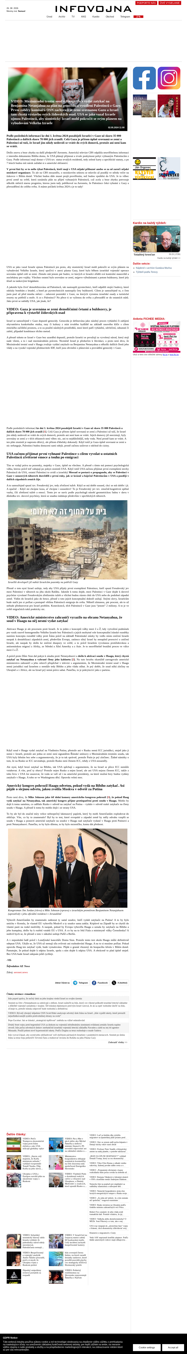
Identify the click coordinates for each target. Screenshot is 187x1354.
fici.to (165, 354)
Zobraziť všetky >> (117, 1042)
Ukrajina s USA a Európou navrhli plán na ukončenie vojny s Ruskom (34, 1177)
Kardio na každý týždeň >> (168, 258)
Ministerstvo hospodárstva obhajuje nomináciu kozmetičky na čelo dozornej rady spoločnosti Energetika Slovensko (75, 1162)
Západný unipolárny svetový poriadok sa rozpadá (32, 1272)
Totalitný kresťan (144, 254)
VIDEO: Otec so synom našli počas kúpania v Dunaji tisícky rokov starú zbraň (108, 1143)
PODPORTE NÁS (146, 3)
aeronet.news (21, 972)
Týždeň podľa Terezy (147, 272)
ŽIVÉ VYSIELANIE (170, 3)
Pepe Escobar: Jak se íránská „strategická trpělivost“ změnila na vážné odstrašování (46, 1020)
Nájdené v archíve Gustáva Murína (154, 268)
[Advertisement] (92, 40)
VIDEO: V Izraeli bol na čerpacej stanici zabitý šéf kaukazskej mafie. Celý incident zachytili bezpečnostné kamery (76, 1240)
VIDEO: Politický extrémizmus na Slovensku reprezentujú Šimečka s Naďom (75, 1274)
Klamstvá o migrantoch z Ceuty (103, 1233)
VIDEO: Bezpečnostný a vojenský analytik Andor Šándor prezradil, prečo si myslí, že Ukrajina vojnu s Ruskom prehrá (34, 1258)
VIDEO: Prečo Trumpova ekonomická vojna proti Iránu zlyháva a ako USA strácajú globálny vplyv (33, 1143)
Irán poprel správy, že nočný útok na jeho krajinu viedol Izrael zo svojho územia (45, 998)
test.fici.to (174, 354)
